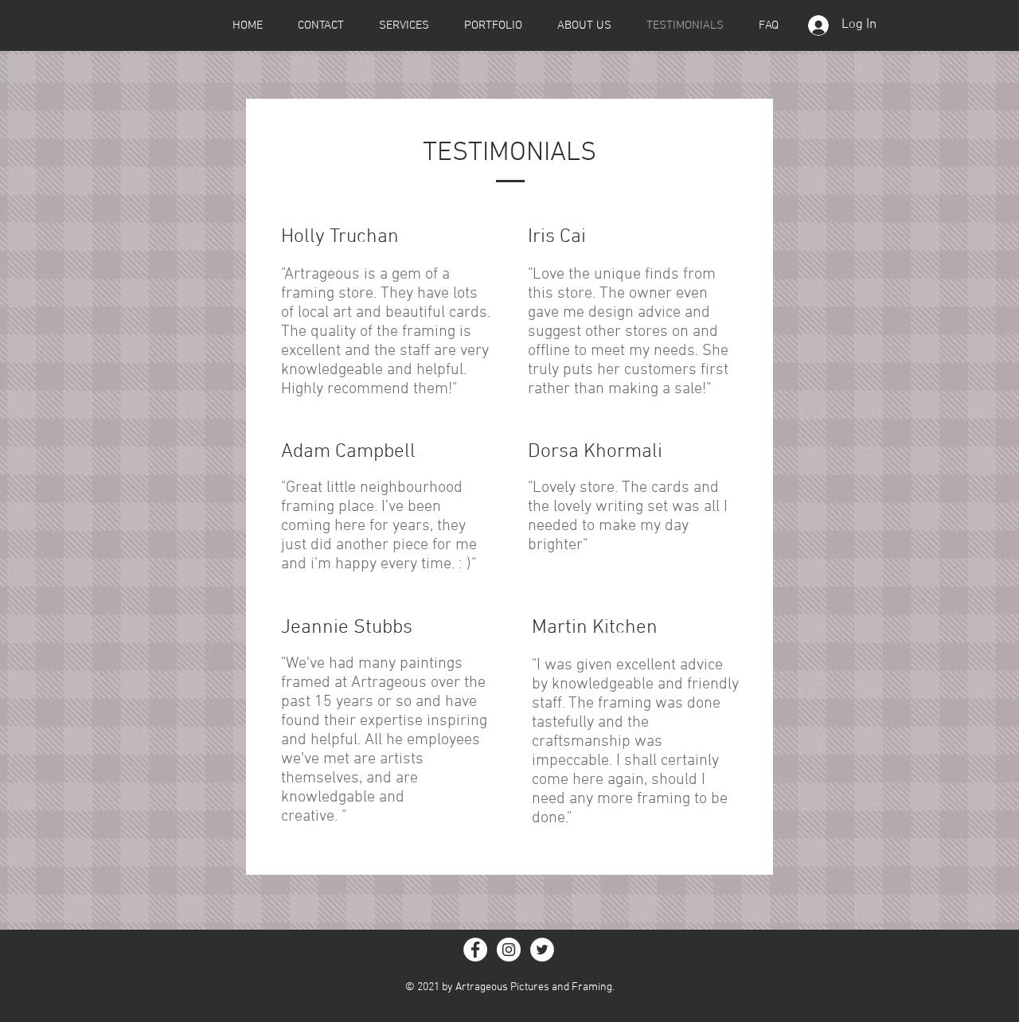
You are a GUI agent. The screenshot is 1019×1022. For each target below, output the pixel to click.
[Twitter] (542, 950)
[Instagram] (509, 950)
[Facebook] (475, 950)
